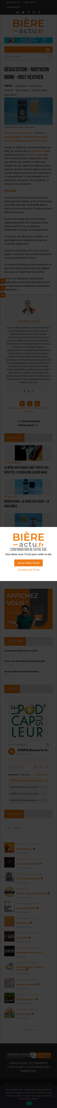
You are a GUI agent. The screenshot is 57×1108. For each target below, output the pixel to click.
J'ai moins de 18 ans (28, 569)
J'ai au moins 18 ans (28, 562)
